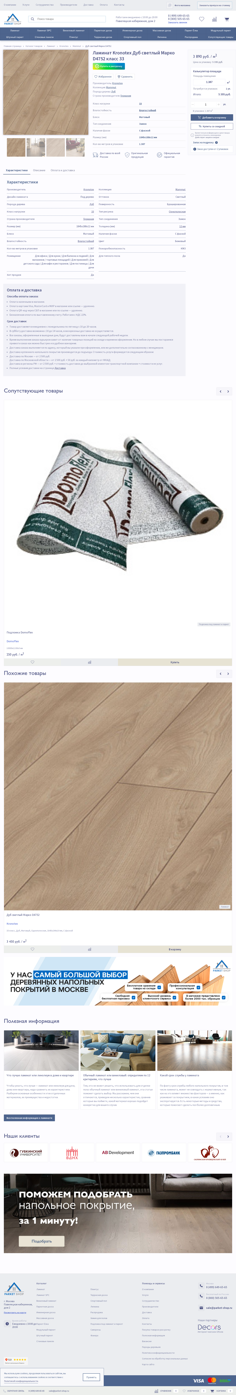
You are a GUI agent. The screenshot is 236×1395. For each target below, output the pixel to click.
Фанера (94, 1335)
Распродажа (191, 37)
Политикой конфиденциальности (21, 1381)
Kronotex (117, 83)
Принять (91, 1377)
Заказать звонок (177, 22)
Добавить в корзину (214, 117)
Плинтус (73, 37)
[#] (13, 19)
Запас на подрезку (203, 142)
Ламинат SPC (44, 30)
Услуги (25, 4)
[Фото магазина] (169, 5)
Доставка (88, 4)
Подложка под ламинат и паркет (107, 1323)
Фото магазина (182, 5)
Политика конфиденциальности (158, 1352)
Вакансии (147, 1341)
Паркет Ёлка (191, 30)
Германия (125, 95)
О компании (10, 4)
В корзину (175, 949)
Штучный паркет (14, 37)
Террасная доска (103, 37)
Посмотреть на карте (15, 1312)
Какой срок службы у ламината (179, 1075)
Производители (68, 4)
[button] (220, 1136)
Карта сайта (148, 1364)
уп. (224, 104)
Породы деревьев (151, 1347)
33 (140, 103)
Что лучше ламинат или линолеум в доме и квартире (40, 1075)
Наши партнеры (207, 1320)
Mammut (111, 87)
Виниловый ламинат (73, 30)
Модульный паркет (221, 30)
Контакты (119, 4)
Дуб (113, 91)
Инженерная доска (132, 30)
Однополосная (177, 211)
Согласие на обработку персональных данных (165, 1358)
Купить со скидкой (214, 126)
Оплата (104, 4)
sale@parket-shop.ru (219, 1308)
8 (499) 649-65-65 (178, 15)
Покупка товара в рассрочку (156, 1329)
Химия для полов (99, 1318)
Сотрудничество (45, 4)
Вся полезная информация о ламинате (29, 1117)
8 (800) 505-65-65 (178, 19)
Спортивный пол (132, 37)
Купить (175, 662)
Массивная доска (162, 30)
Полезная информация (153, 1335)
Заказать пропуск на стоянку (214, 5)
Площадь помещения (204, 76)
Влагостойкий (147, 110)
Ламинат (14, 30)
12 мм (182, 226)
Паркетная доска (103, 30)
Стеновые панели (44, 37)
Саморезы (96, 1329)
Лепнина (161, 37)
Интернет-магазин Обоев (210, 1331)
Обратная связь (15, 1390)
